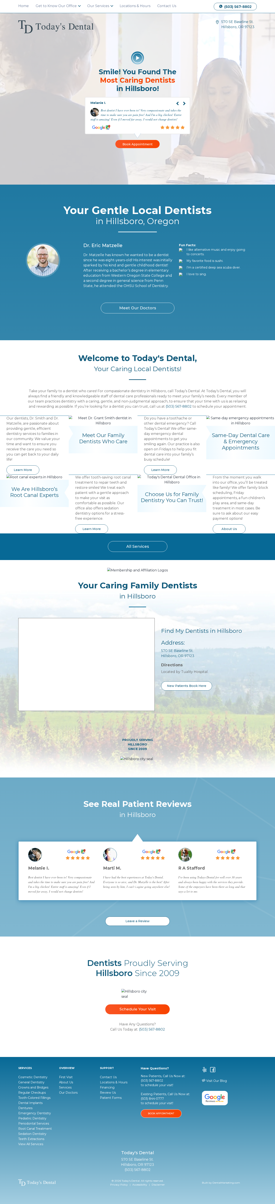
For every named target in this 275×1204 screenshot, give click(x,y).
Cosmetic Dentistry (32, 1077)
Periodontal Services (33, 1123)
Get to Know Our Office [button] (57, 6)
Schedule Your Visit (137, 1009)
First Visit (66, 1077)
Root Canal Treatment (35, 1129)
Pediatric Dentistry (32, 1118)
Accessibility (139, 1184)
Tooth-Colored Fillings (34, 1098)
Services (65, 1087)
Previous (174, 100)
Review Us (108, 1093)
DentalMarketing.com (226, 1182)
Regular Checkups (32, 1093)
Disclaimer (158, 1184)
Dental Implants (30, 1103)
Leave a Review (137, 921)
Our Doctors (68, 1093)
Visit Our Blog (216, 1081)
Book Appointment (137, 144)
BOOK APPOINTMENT (161, 1113)
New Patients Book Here (186, 686)
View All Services (30, 1144)
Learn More (23, 470)
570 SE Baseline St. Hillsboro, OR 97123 (237, 24)
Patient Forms (111, 1098)
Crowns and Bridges (33, 1087)
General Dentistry (31, 1082)
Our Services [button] (98, 6)
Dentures (25, 1108)
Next (187, 100)
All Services (137, 546)
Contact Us (166, 6)
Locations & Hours (135, 6)
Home (23, 6)
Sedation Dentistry (32, 1134)
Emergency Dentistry (34, 1113)
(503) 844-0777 (152, 1099)
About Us (229, 529)
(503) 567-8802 (237, 7)
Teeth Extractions (31, 1139)
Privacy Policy (119, 1184)
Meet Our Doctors (137, 308)
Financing (107, 1087)
